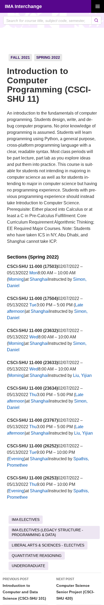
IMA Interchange (23, 6)
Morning (16, 279)
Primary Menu (97, 6)
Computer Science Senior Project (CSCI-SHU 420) (75, 588)
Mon (33, 273)
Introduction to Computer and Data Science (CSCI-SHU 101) (24, 588)
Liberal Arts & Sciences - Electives (48, 545)
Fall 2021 (20, 57)
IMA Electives (25, 519)
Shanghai (39, 279)
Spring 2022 (48, 57)
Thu (33, 394)
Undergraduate (28, 566)
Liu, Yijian (82, 375)
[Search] (96, 20)
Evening (16, 458)
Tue (33, 305)
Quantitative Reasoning (37, 555)
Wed (33, 337)
